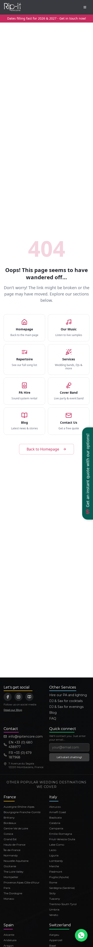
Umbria (54, 909)
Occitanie (10, 866)
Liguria (53, 855)
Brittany (9, 817)
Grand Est (10, 839)
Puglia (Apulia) (59, 877)
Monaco (9, 898)
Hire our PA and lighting (68, 695)
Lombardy (56, 860)
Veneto (53, 915)
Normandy (11, 855)
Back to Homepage (43, 449)
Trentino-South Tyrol (63, 904)
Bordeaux (10, 823)
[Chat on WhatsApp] (81, 935)
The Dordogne (13, 893)
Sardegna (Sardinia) (62, 888)
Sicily (52, 893)
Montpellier (11, 877)
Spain (9, 925)
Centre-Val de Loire (16, 828)
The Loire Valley (13, 871)
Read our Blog (13, 709)
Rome (53, 882)
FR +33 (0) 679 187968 (20, 755)
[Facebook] (8, 697)
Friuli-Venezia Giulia (62, 839)
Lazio (52, 850)
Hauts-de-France (14, 844)
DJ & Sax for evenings (66, 707)
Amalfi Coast (57, 812)
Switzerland (60, 925)
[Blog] (29, 697)
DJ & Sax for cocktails (66, 701)
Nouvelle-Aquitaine (16, 860)
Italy (53, 797)
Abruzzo (55, 806)
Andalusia (10, 940)
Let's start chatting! (69, 757)
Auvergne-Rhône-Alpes (19, 806)
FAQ (52, 718)
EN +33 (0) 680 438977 (21, 744)
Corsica (8, 833)
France (10, 797)
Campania (56, 828)
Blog (53, 713)
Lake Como (56, 844)
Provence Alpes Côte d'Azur (22, 882)
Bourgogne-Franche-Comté (22, 812)
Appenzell (55, 940)
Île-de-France (12, 850)
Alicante (9, 934)
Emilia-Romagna (60, 833)
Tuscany (54, 898)
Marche (54, 866)
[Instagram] (18, 697)
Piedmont (55, 871)
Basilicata (55, 817)
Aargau (54, 934)
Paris (7, 888)
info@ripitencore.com (26, 736)
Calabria (54, 823)
